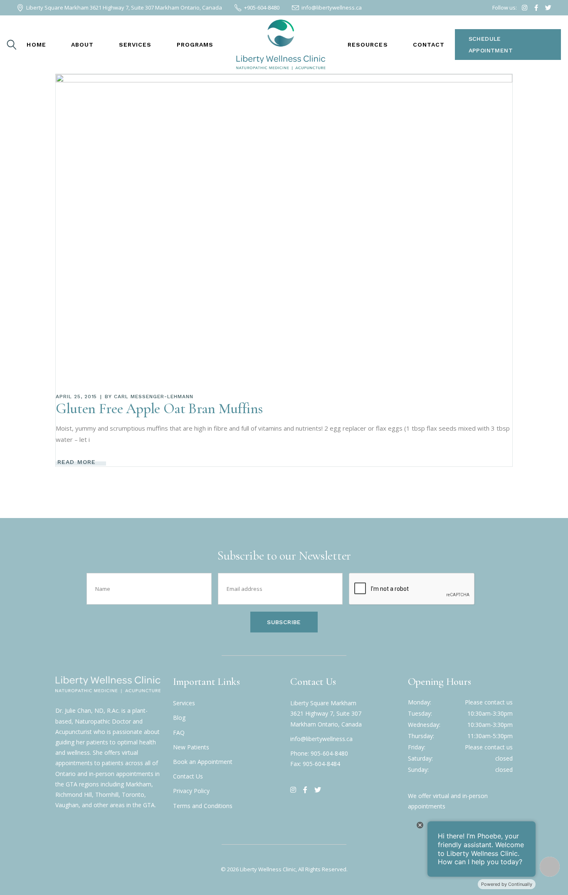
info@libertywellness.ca (321, 739)
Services (184, 703)
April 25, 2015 (76, 396)
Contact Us (188, 776)
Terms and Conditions (202, 806)
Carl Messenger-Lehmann (153, 396)
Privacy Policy (191, 791)
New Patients (191, 747)
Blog (179, 717)
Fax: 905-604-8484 (315, 764)
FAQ (179, 732)
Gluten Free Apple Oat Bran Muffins (159, 408)
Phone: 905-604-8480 (319, 753)
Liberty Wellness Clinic (268, 869)
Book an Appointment (202, 762)
